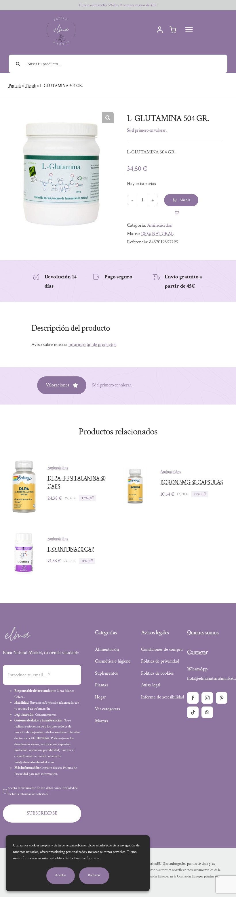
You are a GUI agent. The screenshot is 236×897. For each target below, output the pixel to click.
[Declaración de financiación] (155, 873)
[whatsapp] (207, 712)
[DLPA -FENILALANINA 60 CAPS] (23, 460)
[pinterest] (221, 698)
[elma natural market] (61, 17)
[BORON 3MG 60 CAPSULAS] (135, 471)
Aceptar (60, 875)
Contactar (197, 652)
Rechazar (94, 875)
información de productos (92, 344)
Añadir (184, 200)
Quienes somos (202, 632)
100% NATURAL (157, 233)
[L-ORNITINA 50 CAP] (23, 533)
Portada (15, 85)
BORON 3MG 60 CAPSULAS (191, 482)
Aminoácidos (159, 225)
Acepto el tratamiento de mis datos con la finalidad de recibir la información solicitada (42, 791)
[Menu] (189, 29)
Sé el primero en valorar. (147, 130)
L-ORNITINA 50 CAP (70, 549)
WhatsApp (197, 669)
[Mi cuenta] (160, 30)
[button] (108, 117)
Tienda (30, 85)
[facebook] (193, 698)
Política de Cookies (66, 858)
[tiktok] (193, 712)
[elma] (17, 628)
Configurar (89, 858)
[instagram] (207, 698)
